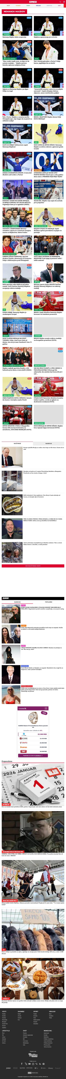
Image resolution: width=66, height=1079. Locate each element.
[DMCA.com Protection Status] (33, 1073)
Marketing (46, 1037)
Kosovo (4, 1025)
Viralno (52, 1011)
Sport (35, 1011)
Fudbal (35, 1014)
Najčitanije (17, 443)
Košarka (35, 1015)
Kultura (4, 1043)
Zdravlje (4, 1039)
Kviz (19, 1019)
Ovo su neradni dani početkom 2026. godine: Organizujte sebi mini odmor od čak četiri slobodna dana (32, 806)
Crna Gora (25, 1041)
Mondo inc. (48, 1030)
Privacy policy (47, 1045)
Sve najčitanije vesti (33, 566)
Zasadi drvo (5, 1023)
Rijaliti (19, 1014)
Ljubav (3, 1037)
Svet (25, 1030)
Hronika (4, 1017)
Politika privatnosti (48, 1043)
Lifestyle (6, 1030)
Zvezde (19, 1015)
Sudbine (4, 1027)
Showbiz (21, 1011)
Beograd (4, 1021)
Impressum (46, 1033)
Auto (24, 1045)
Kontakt (45, 1035)
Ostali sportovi (36, 1019)
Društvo (4, 1015)
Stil (3, 1035)
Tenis (34, 1017)
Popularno (48, 602)
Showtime (35, 1023)
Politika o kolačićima (48, 1039)
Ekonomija (4, 1019)
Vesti (4, 1011)
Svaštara (51, 1015)
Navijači (35, 1021)
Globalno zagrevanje (28, 1035)
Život (3, 1033)
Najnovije (49, 443)
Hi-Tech (4, 1041)
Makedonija (26, 1043)
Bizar (50, 1014)
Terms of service (47, 1047)
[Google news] (43, 1064)
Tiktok (50, 1017)
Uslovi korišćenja (48, 1041)
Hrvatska (25, 1037)
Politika (4, 1014)
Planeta (25, 1033)
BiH (24, 1039)
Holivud (19, 1017)
